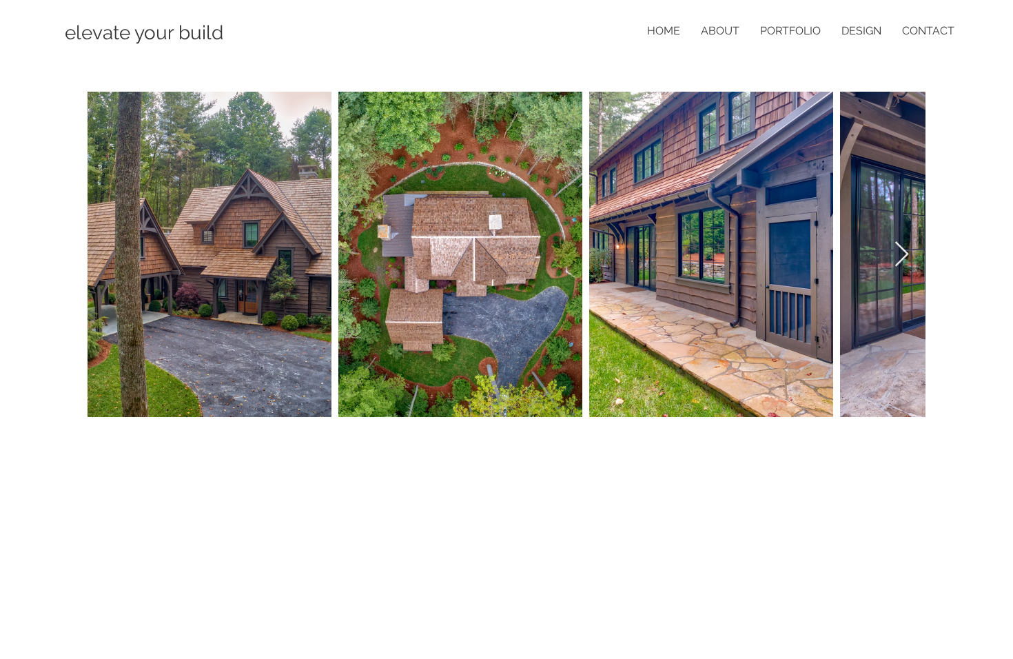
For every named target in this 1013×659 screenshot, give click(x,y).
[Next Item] (902, 254)
